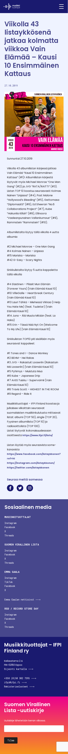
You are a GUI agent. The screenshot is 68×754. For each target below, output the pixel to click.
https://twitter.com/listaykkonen (28, 467)
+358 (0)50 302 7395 (17, 678)
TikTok (8, 582)
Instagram (10, 523)
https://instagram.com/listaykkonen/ (31, 463)
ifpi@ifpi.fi (12, 682)
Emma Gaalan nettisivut (19, 599)
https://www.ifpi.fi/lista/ (37, 435)
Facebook (9, 527)
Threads (9, 535)
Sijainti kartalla (15, 669)
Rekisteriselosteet (16, 686)
